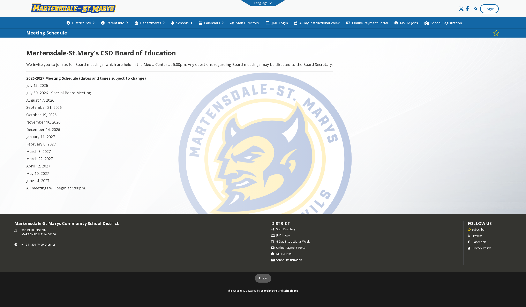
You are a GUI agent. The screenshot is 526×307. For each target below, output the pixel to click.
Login (263, 278)
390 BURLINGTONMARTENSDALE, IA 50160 (38, 232)
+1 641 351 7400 (32, 244)
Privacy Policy (482, 248)
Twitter (477, 236)
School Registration (289, 260)
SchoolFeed (290, 290)
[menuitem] (81, 22)
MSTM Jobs (284, 254)
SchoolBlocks (269, 290)
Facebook (479, 242)
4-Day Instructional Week (293, 241)
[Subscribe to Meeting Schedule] (496, 33)
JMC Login (283, 235)
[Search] (475, 9)
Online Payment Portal (291, 248)
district (280, 223)
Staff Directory (285, 229)
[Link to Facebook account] (467, 9)
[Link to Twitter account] (461, 9)
